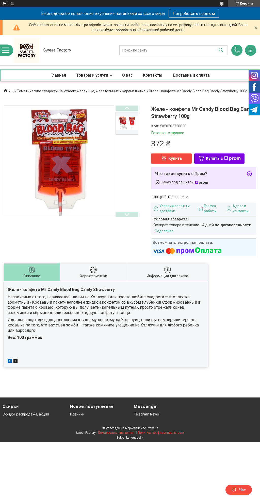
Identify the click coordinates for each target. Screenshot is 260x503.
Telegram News (146, 414)
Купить (175, 158)
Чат (242, 490)
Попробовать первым (194, 13)
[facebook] (10, 362)
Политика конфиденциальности (161, 433)
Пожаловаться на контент (117, 433)
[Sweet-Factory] (26, 50)
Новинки (77, 414)
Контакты (152, 75)
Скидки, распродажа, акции (26, 414)
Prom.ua (152, 428)
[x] (15, 362)
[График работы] (250, 50)
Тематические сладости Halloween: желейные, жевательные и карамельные (81, 91)
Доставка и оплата (191, 75)
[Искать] (221, 50)
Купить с (214, 158)
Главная (58, 75)
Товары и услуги (92, 75)
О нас (127, 75)
